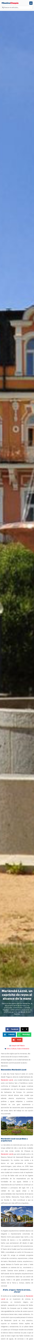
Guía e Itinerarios (23, 1048)
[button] (30, 3)
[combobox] (17, 7)
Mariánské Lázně (7, 1080)
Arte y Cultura (11, 1048)
